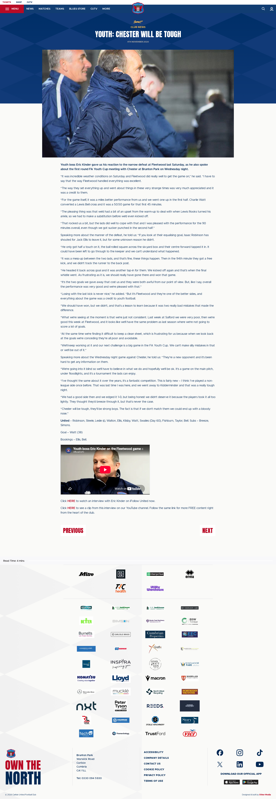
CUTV (29, 2)
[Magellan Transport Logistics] (190, 678)
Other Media (265, 795)
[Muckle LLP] (121, 692)
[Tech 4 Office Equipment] (86, 733)
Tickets (7, 2)
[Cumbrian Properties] (155, 634)
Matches (44, 9)
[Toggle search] (263, 9)
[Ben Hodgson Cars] (190, 608)
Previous (73, 530)
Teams (59, 9)
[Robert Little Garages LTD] (86, 720)
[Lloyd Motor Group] (121, 678)
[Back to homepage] (138, 8)
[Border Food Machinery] (155, 621)
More (106, 9)
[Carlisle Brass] (121, 634)
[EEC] (190, 634)
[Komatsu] (86, 678)
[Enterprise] (155, 574)
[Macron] (155, 678)
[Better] (86, 621)
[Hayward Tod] (86, 664)
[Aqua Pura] (86, 608)
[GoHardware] (121, 648)
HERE (71, 501)
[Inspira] (121, 664)
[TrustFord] (155, 733)
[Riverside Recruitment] (190, 705)
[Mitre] (86, 574)
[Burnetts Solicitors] (86, 634)
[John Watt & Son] (155, 664)
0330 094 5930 (89, 778)
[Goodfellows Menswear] (86, 648)
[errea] (190, 574)
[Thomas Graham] (121, 733)
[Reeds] (155, 706)
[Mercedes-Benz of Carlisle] (86, 691)
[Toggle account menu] (272, 9)
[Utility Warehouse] (155, 588)
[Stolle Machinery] (155, 720)
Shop (19, 2)
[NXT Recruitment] (86, 706)
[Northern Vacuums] (190, 691)
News (30, 9)
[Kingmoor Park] (190, 664)
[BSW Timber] (190, 621)
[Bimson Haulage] (121, 621)
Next (207, 530)
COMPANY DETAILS (156, 758)
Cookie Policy (154, 769)
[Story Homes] (190, 720)
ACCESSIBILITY (154, 752)
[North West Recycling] (155, 691)
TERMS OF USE (153, 781)
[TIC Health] (121, 588)
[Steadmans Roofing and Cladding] (121, 720)
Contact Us (152, 764)
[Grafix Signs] (155, 648)
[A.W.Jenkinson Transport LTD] (121, 608)
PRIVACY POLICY (154, 775)
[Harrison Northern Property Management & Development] (190, 648)
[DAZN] (121, 574)
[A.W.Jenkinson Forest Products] (155, 608)
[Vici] (190, 733)
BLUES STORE (77, 9)
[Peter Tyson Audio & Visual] (121, 706)
